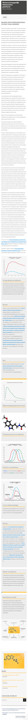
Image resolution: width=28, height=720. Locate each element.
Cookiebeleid (4, 714)
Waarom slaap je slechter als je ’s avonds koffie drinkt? (13, 680)
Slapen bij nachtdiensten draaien (10, 686)
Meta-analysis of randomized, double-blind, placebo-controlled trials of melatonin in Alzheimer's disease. (14, 535)
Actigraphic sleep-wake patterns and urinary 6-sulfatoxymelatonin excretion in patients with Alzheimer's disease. (13, 557)
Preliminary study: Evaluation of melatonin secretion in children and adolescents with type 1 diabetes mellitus (14, 318)
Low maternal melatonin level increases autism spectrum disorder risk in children (13, 366)
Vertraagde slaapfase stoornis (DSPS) (11, 675)
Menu (4, 17)
